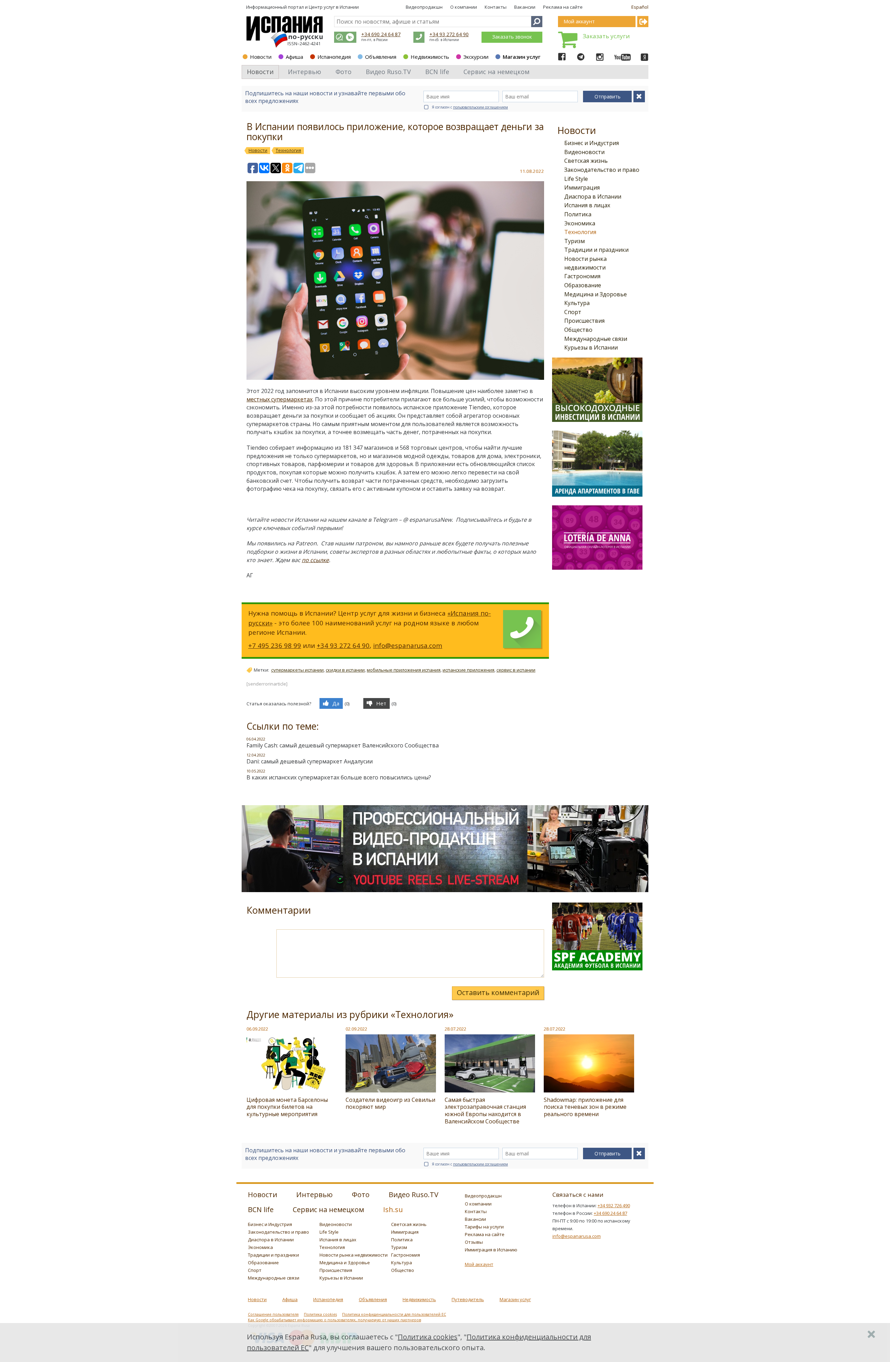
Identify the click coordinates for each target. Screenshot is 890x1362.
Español (639, 7)
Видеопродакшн (424, 7)
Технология (580, 232)
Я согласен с (470, 107)
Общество (578, 330)
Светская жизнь (586, 161)
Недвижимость (430, 56)
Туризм (574, 241)
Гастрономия (582, 276)
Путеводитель (468, 1299)
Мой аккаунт (479, 1264)
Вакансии (524, 7)
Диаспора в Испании (592, 196)
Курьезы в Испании (591, 347)
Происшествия (584, 321)
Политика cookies (320, 1314)
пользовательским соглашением (480, 107)
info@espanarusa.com (407, 645)
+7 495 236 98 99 (274, 645)
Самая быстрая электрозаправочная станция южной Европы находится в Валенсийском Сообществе (485, 1110)
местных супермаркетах (279, 399)
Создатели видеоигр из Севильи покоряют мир (390, 1103)
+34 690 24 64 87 (380, 34)
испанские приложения (468, 670)
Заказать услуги (606, 36)
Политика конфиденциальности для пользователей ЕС (394, 1314)
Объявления (380, 56)
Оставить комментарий (498, 992)
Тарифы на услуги (484, 1227)
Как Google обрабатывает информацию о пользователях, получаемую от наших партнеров (334, 1319)
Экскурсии (475, 56)
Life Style (576, 179)
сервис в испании (515, 670)
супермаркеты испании (297, 670)
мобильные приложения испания (403, 670)
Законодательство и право (601, 170)
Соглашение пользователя (273, 1314)
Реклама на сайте (563, 7)
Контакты (496, 7)
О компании (463, 7)
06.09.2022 (257, 1029)
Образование (582, 285)
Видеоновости (584, 152)
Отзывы (474, 1242)
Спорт (572, 312)
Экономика (579, 223)
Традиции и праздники (596, 250)
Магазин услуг (522, 56)
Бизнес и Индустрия (591, 143)
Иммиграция (582, 187)
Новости (261, 56)
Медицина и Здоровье (595, 294)
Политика (577, 214)
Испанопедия (334, 56)
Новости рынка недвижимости (353, 1255)
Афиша (294, 56)
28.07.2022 (455, 1029)
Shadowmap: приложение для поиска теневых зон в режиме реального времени (585, 1107)
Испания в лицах (587, 205)
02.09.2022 (356, 1029)
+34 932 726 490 (614, 1205)
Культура (577, 303)
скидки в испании (345, 670)
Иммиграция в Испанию (491, 1250)
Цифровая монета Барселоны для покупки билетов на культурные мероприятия (287, 1107)
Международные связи (595, 339)
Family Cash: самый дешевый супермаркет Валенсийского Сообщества (342, 745)
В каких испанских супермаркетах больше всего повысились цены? (338, 777)
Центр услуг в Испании (334, 7)
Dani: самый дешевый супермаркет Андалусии (309, 761)
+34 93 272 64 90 (449, 34)
